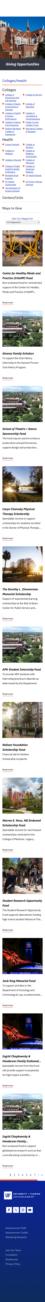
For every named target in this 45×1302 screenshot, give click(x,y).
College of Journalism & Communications (33, 116)
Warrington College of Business (34, 130)
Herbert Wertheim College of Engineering (13, 131)
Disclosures (12, 1259)
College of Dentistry (30, 146)
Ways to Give (12, 208)
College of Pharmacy (30, 161)
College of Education (30, 105)
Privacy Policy (13, 1264)
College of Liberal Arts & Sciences (13, 123)
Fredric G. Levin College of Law (32, 123)
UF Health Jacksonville (10, 183)
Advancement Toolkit (17, 1232)
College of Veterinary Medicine (30, 169)
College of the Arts (34, 95)
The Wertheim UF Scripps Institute (12, 189)
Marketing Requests (16, 1237)
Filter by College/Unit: (22, 218)
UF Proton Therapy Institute (34, 183)
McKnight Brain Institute (11, 177)
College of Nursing (13, 160)
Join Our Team (13, 1250)
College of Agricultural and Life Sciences (12, 98)
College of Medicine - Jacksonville (31, 154)
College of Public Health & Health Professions (12, 169)
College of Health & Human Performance (13, 116)
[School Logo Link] (21, 1195)
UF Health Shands (34, 175)
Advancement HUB (16, 1228)
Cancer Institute (12, 144)
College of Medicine (9, 152)
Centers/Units (12, 197)
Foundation (12, 1254)
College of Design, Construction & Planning (13, 107)
